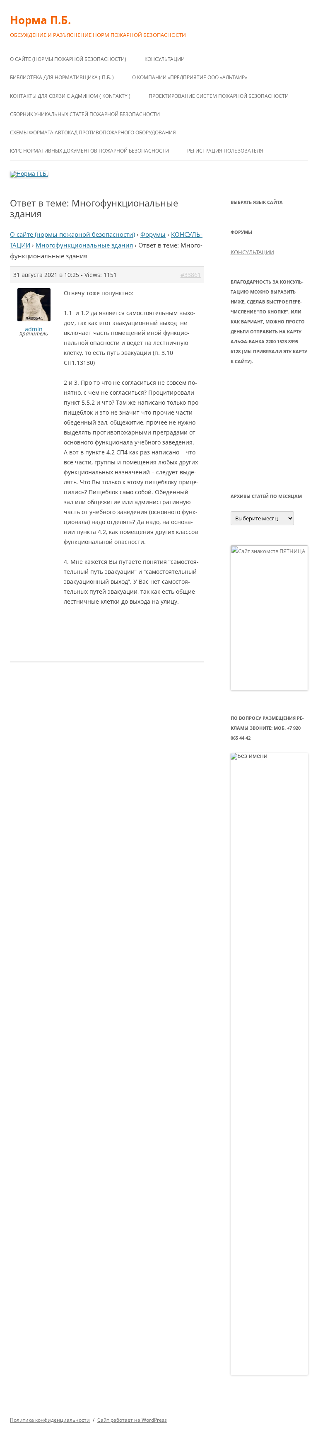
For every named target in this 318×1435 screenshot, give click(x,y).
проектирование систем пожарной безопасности (219, 96)
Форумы (153, 234)
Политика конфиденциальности (50, 1419)
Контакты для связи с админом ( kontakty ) (70, 96)
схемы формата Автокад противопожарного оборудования (93, 132)
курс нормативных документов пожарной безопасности (89, 150)
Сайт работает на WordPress (132, 1419)
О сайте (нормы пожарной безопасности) (68, 59)
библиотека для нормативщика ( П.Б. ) (62, 77)
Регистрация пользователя (225, 150)
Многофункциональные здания (84, 245)
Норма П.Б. (40, 19)
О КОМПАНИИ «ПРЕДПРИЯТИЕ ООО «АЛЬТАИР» (189, 77)
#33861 (191, 275)
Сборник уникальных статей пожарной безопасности (85, 114)
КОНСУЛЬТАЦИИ (165, 59)
